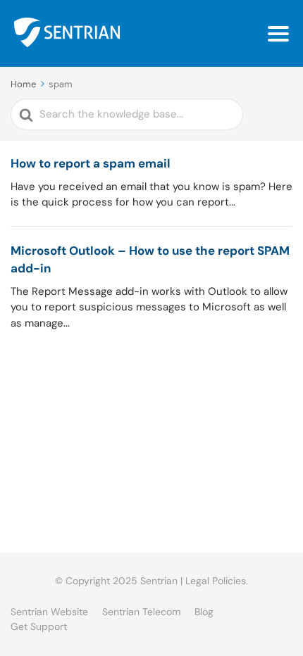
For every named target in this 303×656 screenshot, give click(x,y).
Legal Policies (215, 580)
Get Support (39, 626)
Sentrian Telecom (141, 611)
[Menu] (278, 34)
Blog (204, 611)
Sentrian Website (49, 611)
